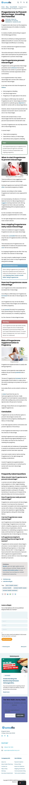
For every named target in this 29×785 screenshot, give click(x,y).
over (2, 247)
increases (18, 378)
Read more (6, 692)
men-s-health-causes (11, 585)
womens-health (7, 588)
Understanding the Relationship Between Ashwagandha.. (11, 681)
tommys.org (6, 579)
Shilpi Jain (13, 19)
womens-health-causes (20, 588)
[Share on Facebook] (2, 594)
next (25, 676)
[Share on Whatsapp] (10, 594)
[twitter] (8, 736)
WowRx (5, 566)
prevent (7, 309)
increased (4, 296)
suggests (4, 203)
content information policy (10, 570)
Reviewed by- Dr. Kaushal (11, 20)
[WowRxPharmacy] (6, 2)
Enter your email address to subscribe (12, 711)
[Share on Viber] (13, 594)
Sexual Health (13, 7)
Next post (23, 646)
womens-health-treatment (10, 590)
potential (18, 372)
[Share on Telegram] (15, 594)
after (2, 187)
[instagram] (2, 736)
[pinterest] (5, 736)
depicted (21, 103)
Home (3, 7)
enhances (14, 68)
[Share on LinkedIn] (8, 594)
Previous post (6, 646)
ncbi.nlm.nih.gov (7, 581)
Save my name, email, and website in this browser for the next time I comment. (14, 635)
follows (3, 87)
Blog (7, 7)
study (4, 394)
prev (4, 676)
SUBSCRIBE (20, 715)
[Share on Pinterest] (5, 594)
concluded (12, 236)
